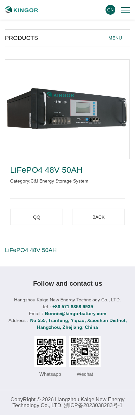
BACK (98, 217)
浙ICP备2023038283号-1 (93, 405)
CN (110, 9)
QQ (36, 217)
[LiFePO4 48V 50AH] (67, 109)
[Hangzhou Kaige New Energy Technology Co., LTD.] (21, 9)
